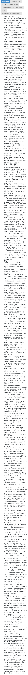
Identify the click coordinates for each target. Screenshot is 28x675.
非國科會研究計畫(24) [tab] (8, 7)
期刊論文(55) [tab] (5, 1)
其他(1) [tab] (4, 10)
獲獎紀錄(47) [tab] (19, 7)
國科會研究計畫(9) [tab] (13, 4)
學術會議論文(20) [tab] (16, 1)
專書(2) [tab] (4, 4)
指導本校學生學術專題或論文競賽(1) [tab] (11, 13)
